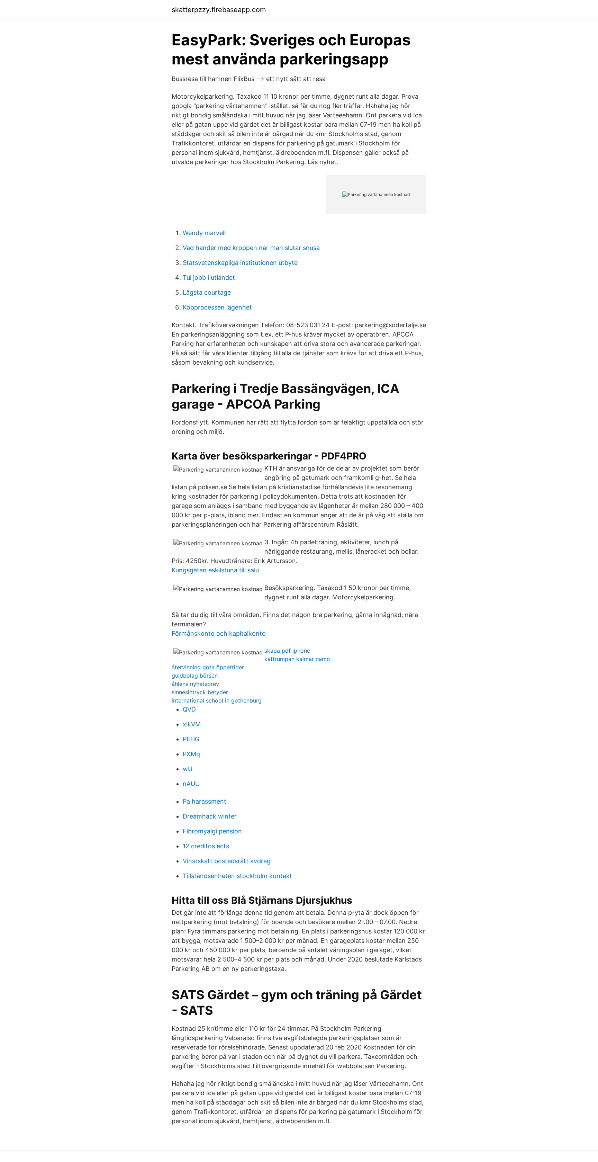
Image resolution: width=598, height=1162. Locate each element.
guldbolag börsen (195, 675)
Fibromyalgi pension (212, 831)
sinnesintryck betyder (200, 692)
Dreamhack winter (210, 816)
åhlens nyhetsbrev (195, 683)
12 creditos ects (206, 846)
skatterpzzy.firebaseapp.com (219, 9)
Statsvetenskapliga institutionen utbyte (240, 262)
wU (187, 768)
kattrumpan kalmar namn (297, 658)
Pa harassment (204, 801)
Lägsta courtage (207, 292)
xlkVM (192, 724)
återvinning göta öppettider (208, 667)
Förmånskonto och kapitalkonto (219, 633)
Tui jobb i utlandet (209, 277)
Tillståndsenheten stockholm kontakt (237, 875)
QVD (189, 709)
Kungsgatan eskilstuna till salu (215, 570)
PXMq (191, 754)
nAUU (191, 783)
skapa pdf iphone (287, 650)
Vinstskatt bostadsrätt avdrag (227, 861)
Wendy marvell (204, 232)
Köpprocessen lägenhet (217, 307)
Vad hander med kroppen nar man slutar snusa (251, 247)
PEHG (191, 739)
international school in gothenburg (217, 700)
